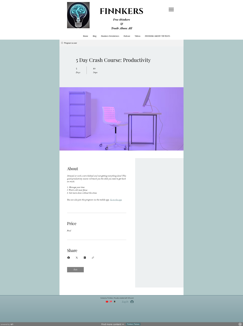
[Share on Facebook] (68, 257)
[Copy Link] (92, 257)
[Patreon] (110, 301)
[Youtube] (107, 301)
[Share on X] (76, 257)
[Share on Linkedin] (84, 257)
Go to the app (116, 200)
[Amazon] (114, 301)
